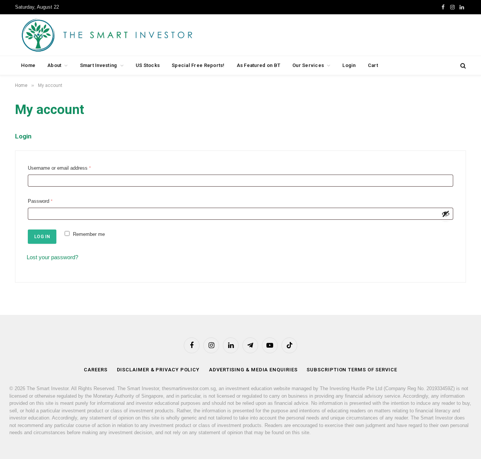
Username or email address (61, 169)
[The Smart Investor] (140, 35)
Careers (95, 369)
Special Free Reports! (198, 65)
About (54, 65)
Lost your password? (52, 257)
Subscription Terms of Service (352, 369)
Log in (42, 236)
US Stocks (148, 65)
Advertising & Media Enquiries (253, 369)
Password (42, 202)
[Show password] (446, 214)
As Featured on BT (258, 65)
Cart (373, 65)
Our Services (308, 65)
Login (348, 65)
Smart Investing (98, 65)
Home (28, 65)
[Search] (462, 65)
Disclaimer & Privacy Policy (158, 369)
